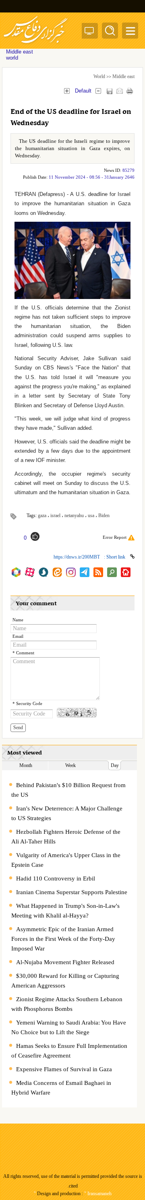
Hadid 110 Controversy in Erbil (55, 878)
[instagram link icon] (71, 572)
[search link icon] (112, 572)
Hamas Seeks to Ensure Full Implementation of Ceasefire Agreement (69, 1051)
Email (17, 636)
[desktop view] (89, 32)
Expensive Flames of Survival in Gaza (64, 1069)
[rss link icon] (98, 572)
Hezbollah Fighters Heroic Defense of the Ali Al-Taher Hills (65, 837)
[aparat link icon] (30, 572)
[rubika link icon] (16, 572)
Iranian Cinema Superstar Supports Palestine (71, 892)
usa (91, 515)
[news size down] (98, 91)
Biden (104, 515)
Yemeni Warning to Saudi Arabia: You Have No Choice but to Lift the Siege (68, 1027)
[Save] (109, 91)
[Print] (129, 91)
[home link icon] (125, 572)
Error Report (114, 537)
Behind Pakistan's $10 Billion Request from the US (68, 790)
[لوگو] (35, 44)
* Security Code (27, 703)
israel (55, 515)
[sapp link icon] (43, 572)
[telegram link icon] (84, 572)
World (99, 76)
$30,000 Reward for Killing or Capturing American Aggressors (65, 981)
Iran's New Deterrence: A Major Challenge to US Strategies (66, 813)
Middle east (123, 76)
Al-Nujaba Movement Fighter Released (65, 962)
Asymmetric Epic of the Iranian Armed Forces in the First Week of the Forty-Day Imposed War (63, 939)
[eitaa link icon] (57, 572)
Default (83, 91)
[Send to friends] (119, 91)
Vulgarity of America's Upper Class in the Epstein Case (65, 860)
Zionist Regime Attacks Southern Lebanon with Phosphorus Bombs (66, 1004)
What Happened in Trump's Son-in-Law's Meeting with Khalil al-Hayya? (65, 911)
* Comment (23, 653)
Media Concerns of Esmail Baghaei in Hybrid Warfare (61, 1088)
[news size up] (67, 91)
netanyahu (74, 515)
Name (17, 620)
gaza (42, 515)
